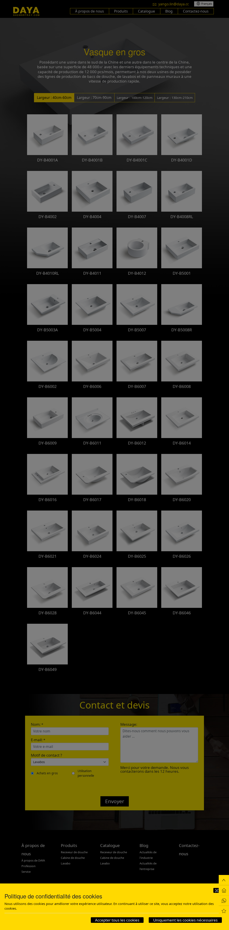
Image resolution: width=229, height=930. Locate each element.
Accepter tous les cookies (117, 920)
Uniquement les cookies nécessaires (185, 920)
